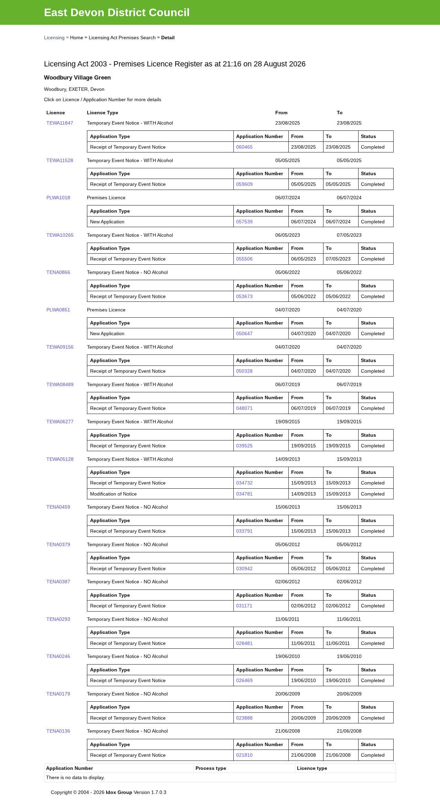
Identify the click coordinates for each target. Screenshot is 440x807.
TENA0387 (58, 581)
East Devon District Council (117, 12)
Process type (211, 768)
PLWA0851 (58, 309)
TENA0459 (58, 507)
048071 (244, 408)
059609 (244, 184)
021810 (244, 755)
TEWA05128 (60, 459)
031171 (244, 605)
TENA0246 (58, 656)
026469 (244, 680)
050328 (244, 371)
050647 (244, 333)
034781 (244, 494)
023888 (244, 718)
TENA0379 (58, 544)
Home (76, 37)
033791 (244, 531)
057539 (244, 221)
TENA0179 (58, 694)
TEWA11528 (59, 160)
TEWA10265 (60, 235)
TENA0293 (58, 619)
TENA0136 (58, 731)
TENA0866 (58, 272)
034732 (244, 483)
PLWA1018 (58, 197)
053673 (244, 296)
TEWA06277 (60, 421)
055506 (244, 259)
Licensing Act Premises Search (122, 37)
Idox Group (119, 792)
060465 (244, 147)
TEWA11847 (59, 123)
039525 (244, 445)
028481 (244, 643)
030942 (244, 568)
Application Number (69, 768)
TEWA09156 (60, 347)
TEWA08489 (60, 384)
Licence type (312, 768)
